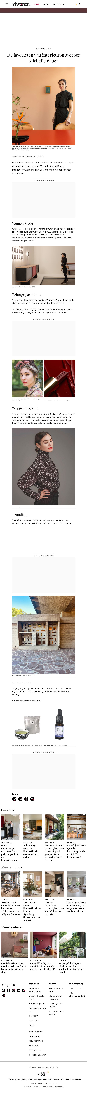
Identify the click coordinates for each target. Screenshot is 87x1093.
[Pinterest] (23, 990)
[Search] (80, 4)
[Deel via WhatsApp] (20, 799)
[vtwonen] (21, 4)
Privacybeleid (22, 1079)
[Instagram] (13, 990)
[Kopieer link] (14, 799)
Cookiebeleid (11, 1079)
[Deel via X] (32, 799)
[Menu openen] (6, 4)
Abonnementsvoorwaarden (71, 1079)
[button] (35, 1079)
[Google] (3, 990)
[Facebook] (8, 990)
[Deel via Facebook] (26, 799)
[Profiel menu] (75, 4)
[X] (3, 995)
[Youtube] (18, 990)
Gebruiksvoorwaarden (51, 1079)
